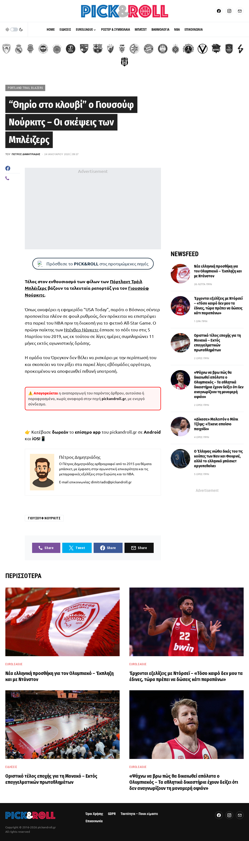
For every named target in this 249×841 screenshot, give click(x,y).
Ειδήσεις (11, 767)
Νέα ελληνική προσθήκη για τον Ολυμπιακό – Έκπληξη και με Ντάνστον (218, 271)
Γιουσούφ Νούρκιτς (44, 518)
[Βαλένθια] (30, 49)
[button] (14, 29)
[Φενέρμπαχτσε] (43, 49)
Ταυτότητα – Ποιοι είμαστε (139, 814)
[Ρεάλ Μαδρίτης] (18, 49)
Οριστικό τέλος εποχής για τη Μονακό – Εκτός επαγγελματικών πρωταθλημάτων (217, 342)
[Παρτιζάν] (175, 49)
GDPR (112, 814)
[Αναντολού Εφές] (229, 49)
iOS (35, 438)
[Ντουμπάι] (122, 49)
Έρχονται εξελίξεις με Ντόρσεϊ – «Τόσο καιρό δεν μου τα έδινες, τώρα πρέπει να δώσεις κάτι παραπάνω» (218, 305)
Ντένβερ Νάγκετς (81, 329)
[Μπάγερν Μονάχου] (148, 49)
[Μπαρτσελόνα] (98, 49)
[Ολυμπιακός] (6, 49)
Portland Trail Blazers (25, 88)
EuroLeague (14, 664)
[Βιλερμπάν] (240, 49)
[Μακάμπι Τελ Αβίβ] (134, 49)
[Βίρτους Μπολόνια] (202, 49)
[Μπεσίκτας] (124, 62)
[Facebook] (219, 11)
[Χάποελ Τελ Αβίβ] (70, 49)
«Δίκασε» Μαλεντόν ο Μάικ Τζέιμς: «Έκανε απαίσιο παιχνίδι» (216, 424)
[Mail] (240, 11)
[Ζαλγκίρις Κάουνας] (84, 49)
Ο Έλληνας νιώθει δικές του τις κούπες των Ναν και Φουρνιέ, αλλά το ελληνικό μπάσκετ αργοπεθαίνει (218, 458)
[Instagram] (229, 11)
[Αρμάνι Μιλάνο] (163, 49)
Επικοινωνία (94, 821)
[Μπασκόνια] (216, 49)
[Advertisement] (93, 209)
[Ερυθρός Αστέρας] (110, 49)
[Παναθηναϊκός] (57, 49)
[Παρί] (188, 49)
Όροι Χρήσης (94, 814)
